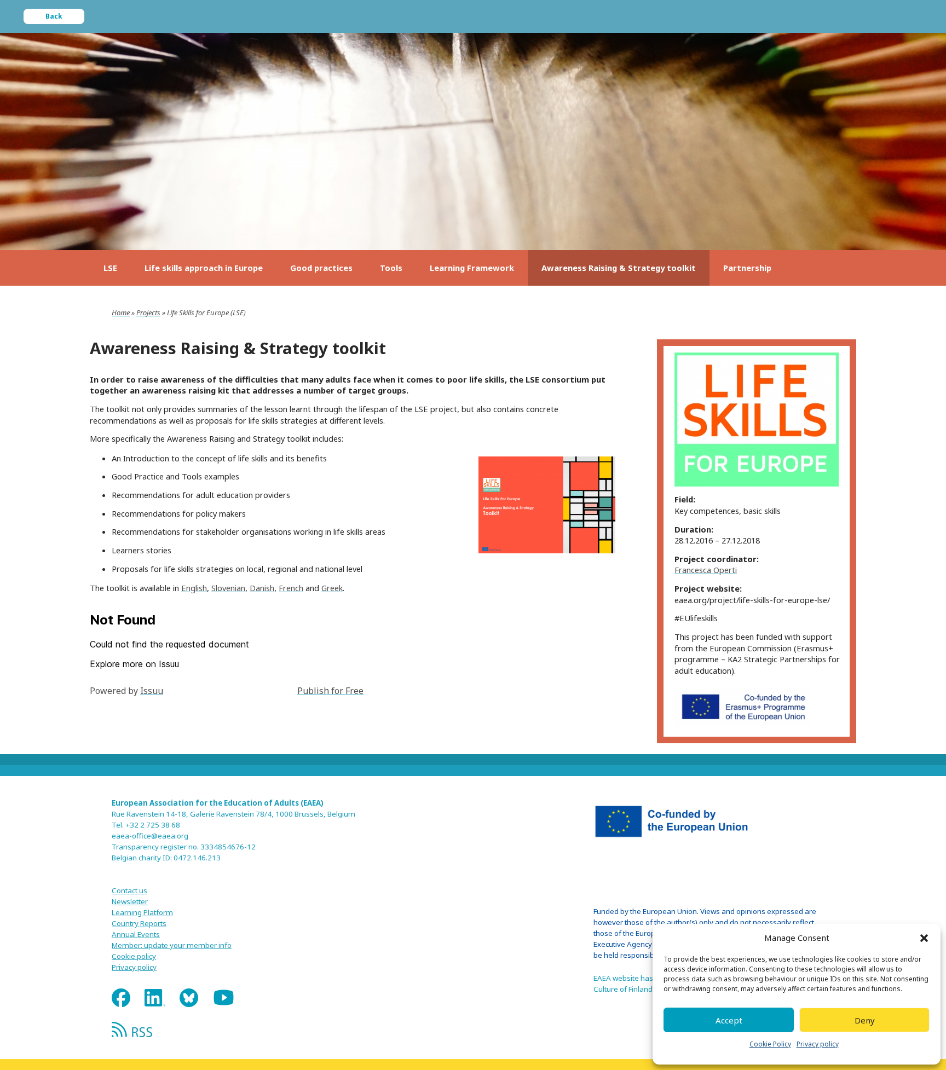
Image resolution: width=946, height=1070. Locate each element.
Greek (332, 587)
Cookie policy (134, 956)
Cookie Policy (770, 1044)
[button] (924, 938)
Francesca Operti (705, 569)
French (291, 587)
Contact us (129, 890)
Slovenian (228, 587)
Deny (865, 1020)
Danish (262, 587)
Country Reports (139, 923)
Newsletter (130, 901)
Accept (729, 1020)
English (194, 587)
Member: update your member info (172, 945)
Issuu (151, 691)
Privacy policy (818, 1044)
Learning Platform (142, 912)
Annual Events (136, 934)
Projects (148, 312)
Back (53, 16)
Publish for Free (330, 691)
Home (121, 312)
